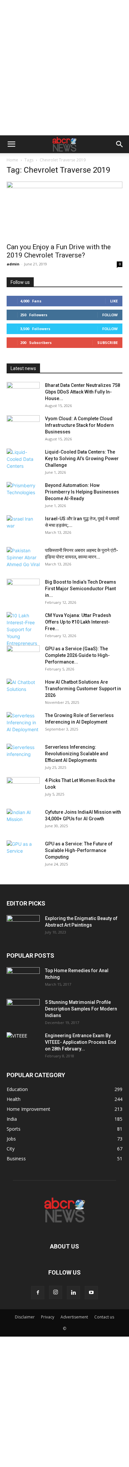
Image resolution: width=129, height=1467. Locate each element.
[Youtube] (91, 1292)
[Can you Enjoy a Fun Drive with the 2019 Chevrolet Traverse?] (64, 210)
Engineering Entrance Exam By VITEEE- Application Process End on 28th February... (80, 1042)
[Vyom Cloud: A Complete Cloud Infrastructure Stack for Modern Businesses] (23, 426)
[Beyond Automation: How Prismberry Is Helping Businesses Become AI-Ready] (23, 493)
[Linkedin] (73, 1292)
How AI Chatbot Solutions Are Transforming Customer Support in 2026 (83, 688)
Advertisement (74, 1317)
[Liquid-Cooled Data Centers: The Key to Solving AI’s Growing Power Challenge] (23, 460)
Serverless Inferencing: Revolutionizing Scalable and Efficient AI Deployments (76, 753)
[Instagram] (55, 1292)
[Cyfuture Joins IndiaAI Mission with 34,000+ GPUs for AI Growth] (23, 820)
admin (13, 263)
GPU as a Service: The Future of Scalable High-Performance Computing (78, 850)
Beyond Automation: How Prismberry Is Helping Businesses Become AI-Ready (82, 492)
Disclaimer (25, 1317)
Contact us (104, 1317)
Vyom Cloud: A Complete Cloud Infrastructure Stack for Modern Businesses (79, 425)
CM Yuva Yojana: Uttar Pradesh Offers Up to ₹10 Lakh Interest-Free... (78, 622)
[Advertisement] (64, 67)
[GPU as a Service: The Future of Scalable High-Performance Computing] (23, 852)
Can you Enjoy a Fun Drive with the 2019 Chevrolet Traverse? (59, 251)
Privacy (47, 1317)
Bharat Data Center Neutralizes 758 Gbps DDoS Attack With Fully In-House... (82, 392)
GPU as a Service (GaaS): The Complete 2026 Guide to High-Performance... (77, 655)
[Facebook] (37, 1292)
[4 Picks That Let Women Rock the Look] (23, 788)
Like (114, 300)
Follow (110, 314)
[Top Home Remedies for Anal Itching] (23, 978)
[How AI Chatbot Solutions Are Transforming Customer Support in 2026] (23, 690)
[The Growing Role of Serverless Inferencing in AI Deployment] (23, 723)
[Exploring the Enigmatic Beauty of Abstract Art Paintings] (23, 926)
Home (12, 160)
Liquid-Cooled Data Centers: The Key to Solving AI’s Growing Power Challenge (82, 458)
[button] (11, 144)
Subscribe (107, 342)
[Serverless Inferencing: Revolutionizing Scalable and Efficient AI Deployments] (23, 755)
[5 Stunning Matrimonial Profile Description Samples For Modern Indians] (23, 1010)
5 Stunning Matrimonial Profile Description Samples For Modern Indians (81, 1009)
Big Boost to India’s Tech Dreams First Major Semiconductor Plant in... (80, 588)
